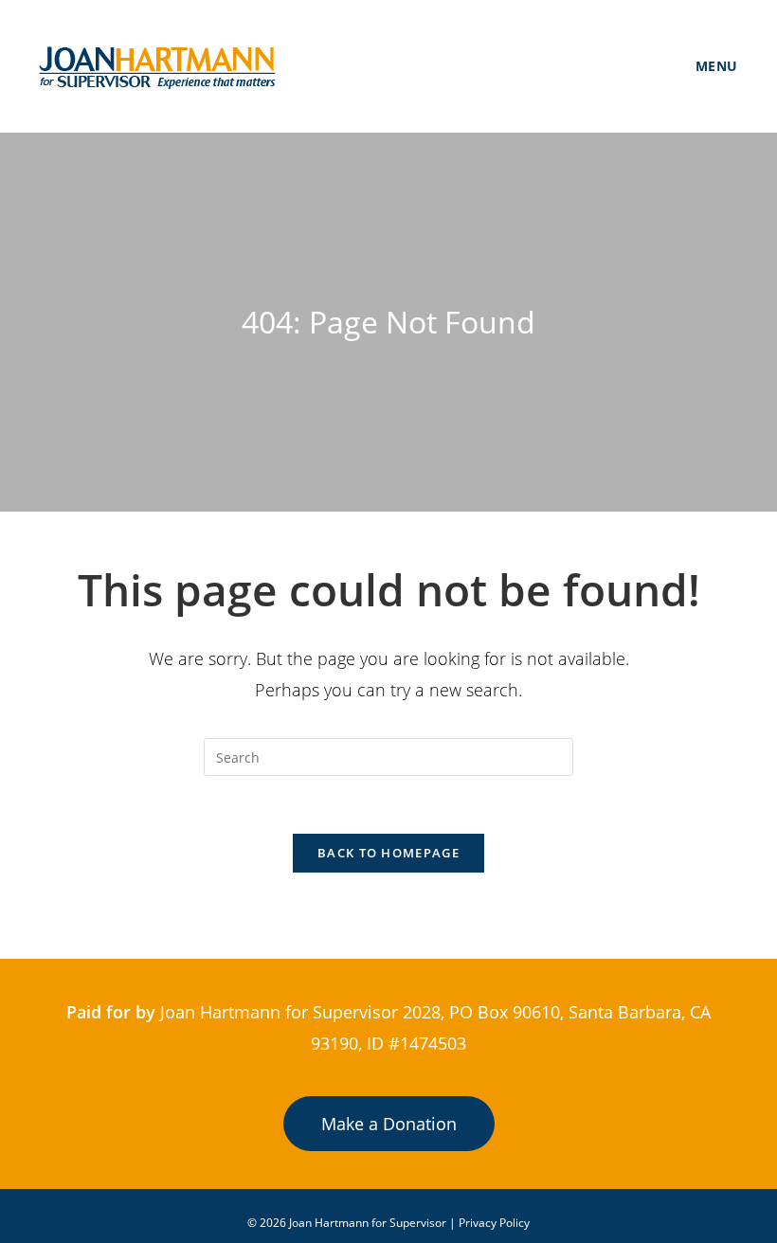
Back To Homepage (388, 852)
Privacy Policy (494, 1223)
